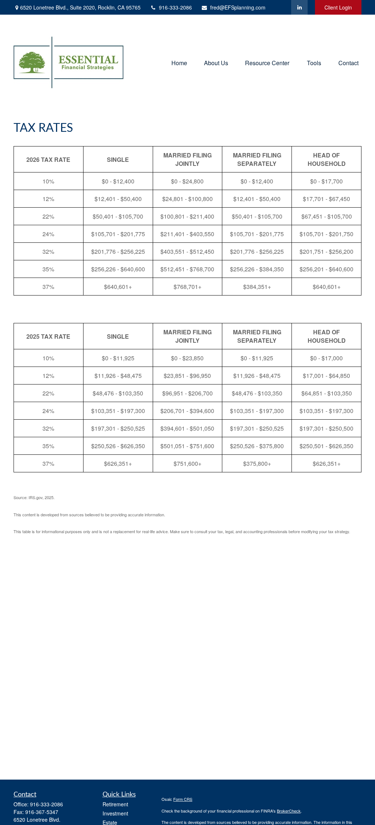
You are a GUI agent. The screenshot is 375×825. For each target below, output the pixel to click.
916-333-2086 (175, 7)
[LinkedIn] (299, 7)
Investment (115, 813)
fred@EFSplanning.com (238, 7)
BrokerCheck (289, 811)
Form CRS (182, 799)
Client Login (338, 7)
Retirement (115, 804)
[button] (179, 62)
